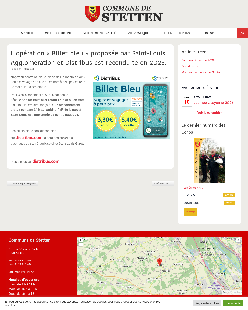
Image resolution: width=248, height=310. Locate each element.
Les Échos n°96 (193, 187)
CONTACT (209, 33)
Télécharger (190, 212)
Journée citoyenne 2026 (198, 60)
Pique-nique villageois (22, 183)
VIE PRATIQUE (138, 33)
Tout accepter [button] (233, 303)
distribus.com (29, 137)
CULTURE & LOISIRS (175, 33)
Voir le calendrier (209, 112)
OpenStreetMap (233, 292)
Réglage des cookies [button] (207, 303)
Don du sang (190, 66)
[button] (242, 33)
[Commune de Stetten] (124, 14)
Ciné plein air (163, 183)
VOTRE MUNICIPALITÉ (99, 33)
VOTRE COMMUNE (58, 33)
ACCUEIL (27, 33)
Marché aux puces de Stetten (201, 72)
